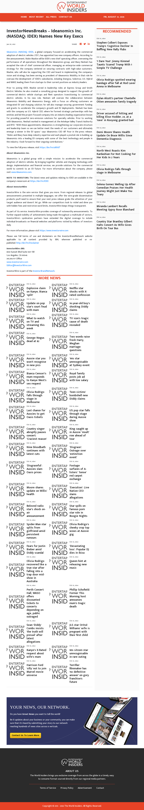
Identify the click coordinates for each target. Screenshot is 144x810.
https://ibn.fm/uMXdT (50, 147)
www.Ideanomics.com (21, 172)
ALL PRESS (51, 17)
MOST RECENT (36, 17)
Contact (100, 788)
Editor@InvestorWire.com (19, 265)
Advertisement (85, 788)
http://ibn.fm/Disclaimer (27, 243)
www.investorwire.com (17, 262)
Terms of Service (48, 788)
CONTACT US (65, 17)
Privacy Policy (66, 788)
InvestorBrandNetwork (44, 271)
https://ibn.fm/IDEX (39, 181)
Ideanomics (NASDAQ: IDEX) (20, 52)
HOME (24, 17)
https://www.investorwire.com (54, 231)
